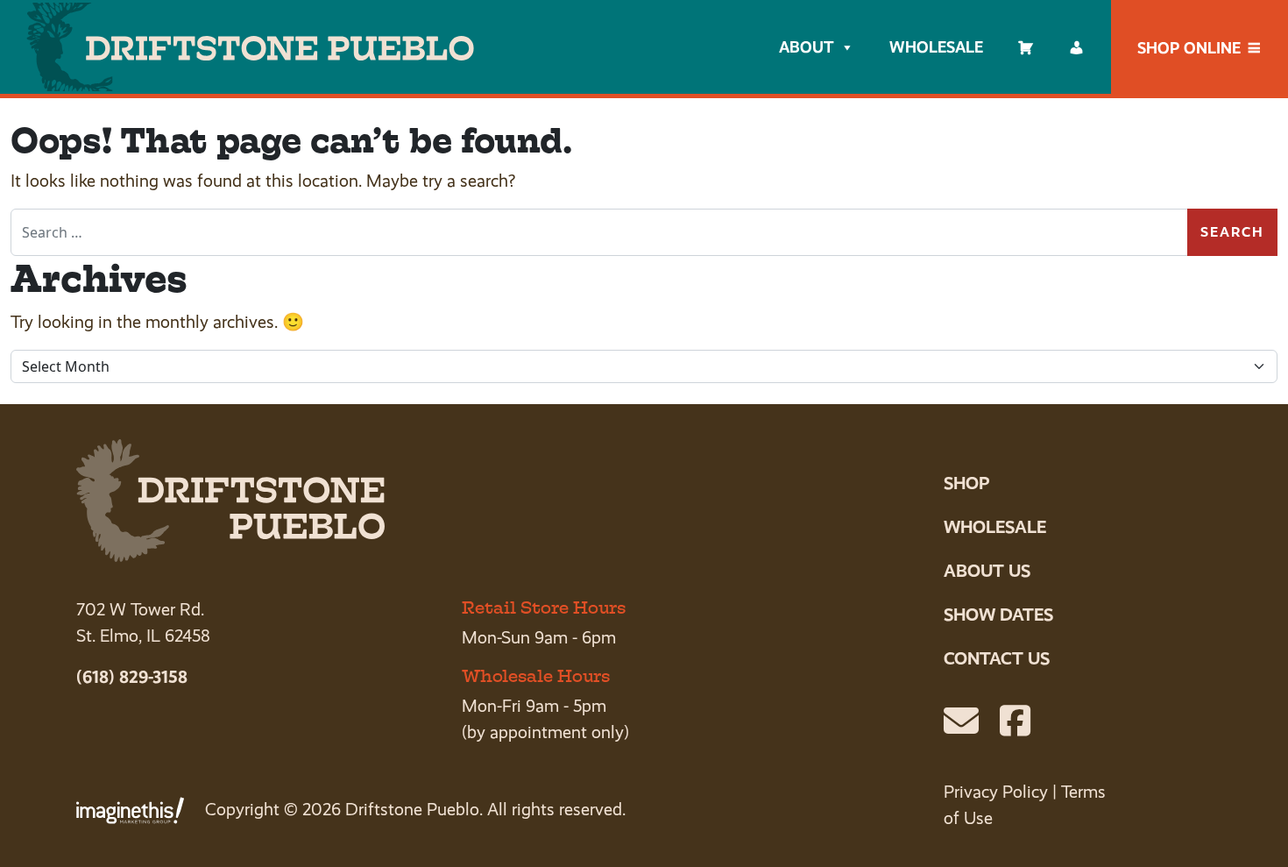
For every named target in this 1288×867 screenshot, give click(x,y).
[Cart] (1026, 47)
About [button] (806, 47)
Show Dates (998, 614)
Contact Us (997, 658)
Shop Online (1189, 48)
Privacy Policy (996, 792)
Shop (966, 483)
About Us (987, 570)
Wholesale (936, 47)
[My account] (1076, 47)
